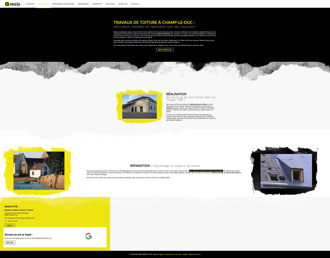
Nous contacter (165, 49)
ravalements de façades (180, 34)
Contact (9, 225)
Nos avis (10, 242)
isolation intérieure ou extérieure (130, 35)
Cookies (185, 254)
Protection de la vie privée (173, 254)
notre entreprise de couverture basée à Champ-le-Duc (206, 171)
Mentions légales (158, 254)
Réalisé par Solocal (195, 254)
